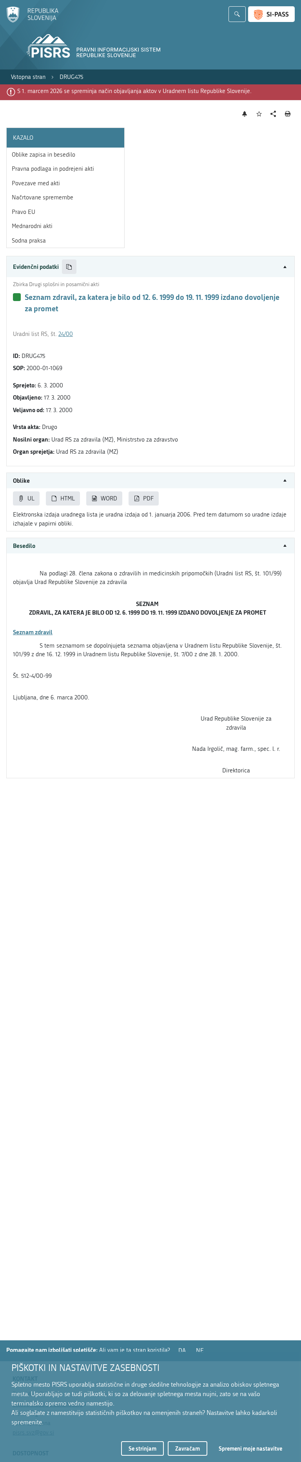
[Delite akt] (273, 114)
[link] (28, 77)
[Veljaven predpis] (17, 297)
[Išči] (237, 14)
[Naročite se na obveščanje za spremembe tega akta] (245, 114)
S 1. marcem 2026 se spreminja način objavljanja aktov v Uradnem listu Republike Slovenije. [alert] (134, 91)
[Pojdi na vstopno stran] (32, 20)
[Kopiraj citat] (69, 266)
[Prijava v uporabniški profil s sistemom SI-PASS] (271, 14)
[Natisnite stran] (288, 114)
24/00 (65, 334)
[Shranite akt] (259, 114)
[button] (150, 266)
